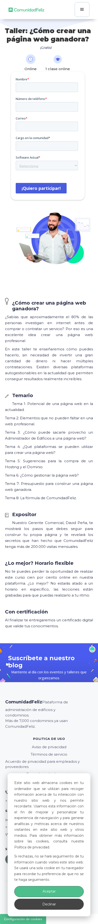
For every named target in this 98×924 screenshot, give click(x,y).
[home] (26, 9)
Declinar (49, 904)
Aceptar (49, 891)
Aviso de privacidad (49, 747)
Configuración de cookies (23, 919)
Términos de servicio (49, 754)
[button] (82, 9)
